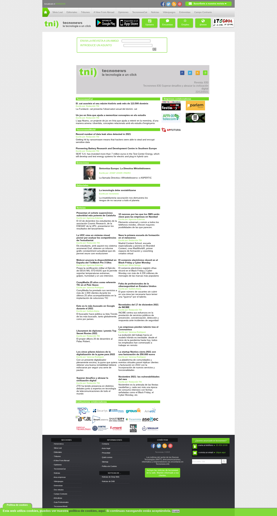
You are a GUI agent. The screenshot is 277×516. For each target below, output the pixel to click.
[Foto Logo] (66, 24)
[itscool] (223, 23)
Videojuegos (169, 12)
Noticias (155, 12)
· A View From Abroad (61, 460)
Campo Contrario (203, 12)
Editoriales (72, 12)
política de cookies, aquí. (87, 510)
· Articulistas (57, 498)
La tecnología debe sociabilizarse (117, 190)
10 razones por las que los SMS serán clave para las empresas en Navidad (138, 215)
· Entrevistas (58, 485)
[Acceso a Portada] (46, 16)
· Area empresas (59, 477)
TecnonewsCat (139, 12)
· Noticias (56, 473)
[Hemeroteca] (205, 75)
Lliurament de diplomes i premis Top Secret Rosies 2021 (96, 332)
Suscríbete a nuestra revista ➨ (210, 3)
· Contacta (105, 444)
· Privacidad (105, 453)
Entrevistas (184, 12)
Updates (149, 24)
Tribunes (85, 12)
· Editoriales (57, 452)
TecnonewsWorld (86, 129)
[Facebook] (162, 4)
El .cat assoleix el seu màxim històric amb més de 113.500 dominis (112, 103)
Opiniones (123, 12)
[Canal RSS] (174, 4)
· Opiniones (57, 465)
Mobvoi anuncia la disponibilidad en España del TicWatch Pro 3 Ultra (96, 261)
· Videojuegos (58, 481)
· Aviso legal (105, 448)
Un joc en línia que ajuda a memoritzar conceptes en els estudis (111, 115)
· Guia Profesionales (61, 502)
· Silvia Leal (57, 448)
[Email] (179, 4)
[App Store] (129, 23)
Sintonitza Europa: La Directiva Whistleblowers (125, 168)
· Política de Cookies (109, 466)
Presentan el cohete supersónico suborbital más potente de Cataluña (96, 214)
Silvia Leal (57, 12)
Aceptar (175, 511)
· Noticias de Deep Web (110, 477)
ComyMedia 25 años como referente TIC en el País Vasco (96, 283)
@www (203, 24)
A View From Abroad (104, 12)
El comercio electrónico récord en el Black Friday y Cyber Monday (138, 261)
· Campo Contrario (60, 494)
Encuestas (167, 24)
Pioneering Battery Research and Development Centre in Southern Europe (116, 148)
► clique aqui (220, 452)
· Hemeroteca (58, 444)
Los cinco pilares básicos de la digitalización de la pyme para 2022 (95, 353)
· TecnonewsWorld (60, 506)
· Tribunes (57, 456)
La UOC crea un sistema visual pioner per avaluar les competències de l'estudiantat (96, 238)
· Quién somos (106, 457)
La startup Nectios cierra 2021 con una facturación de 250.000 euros (137, 353)
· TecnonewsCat (59, 469)
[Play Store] (106, 23)
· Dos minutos (58, 490)
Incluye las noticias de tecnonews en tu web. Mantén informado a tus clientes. (163, 473)
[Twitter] (168, 4)
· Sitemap (104, 462)
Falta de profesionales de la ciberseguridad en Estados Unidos (137, 284)
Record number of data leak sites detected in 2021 (103, 134)
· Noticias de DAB (108, 481)
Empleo (185, 24)
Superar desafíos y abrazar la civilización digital (92, 379)
